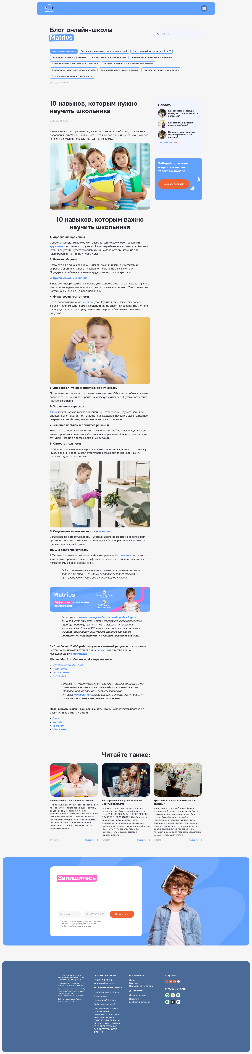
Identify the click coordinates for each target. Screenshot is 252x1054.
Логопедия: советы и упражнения (69, 57)
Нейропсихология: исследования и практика (75, 63)
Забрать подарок (174, 184)
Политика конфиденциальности (140, 1000)
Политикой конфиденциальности (78, 926)
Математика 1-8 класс (105, 1000)
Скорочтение (100, 996)
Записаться (121, 914)
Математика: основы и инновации (109, 57)
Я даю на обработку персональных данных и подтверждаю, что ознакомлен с (81, 923)
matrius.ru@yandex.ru (104, 983)
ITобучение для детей (104, 1004)
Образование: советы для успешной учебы (74, 70)
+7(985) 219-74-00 (103, 980)
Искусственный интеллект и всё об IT (151, 51)
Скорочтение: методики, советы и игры (72, 76)
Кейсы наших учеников (64, 51)
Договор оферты (137, 995)
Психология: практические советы (161, 70)
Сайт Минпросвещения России (70, 999)
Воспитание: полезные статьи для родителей (104, 51)
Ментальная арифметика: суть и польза (152, 57)
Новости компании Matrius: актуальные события (128, 63)
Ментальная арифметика (106, 992)
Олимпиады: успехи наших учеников (119, 70)
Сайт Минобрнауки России (68, 1002)
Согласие (72, 921)
